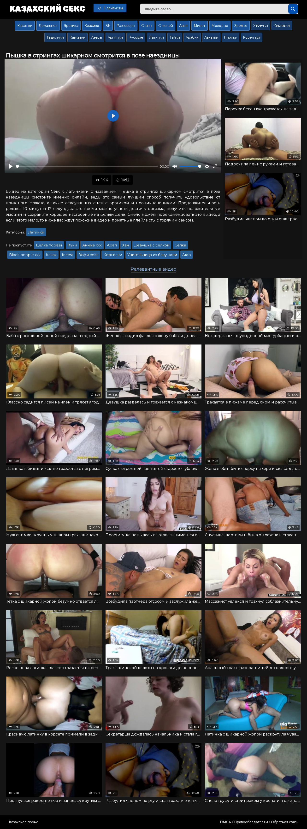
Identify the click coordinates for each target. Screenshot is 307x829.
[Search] (293, 9)
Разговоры (126, 25)
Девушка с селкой (151, 245)
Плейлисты (113, 8)
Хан (125, 245)
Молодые (220, 25)
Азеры (96, 37)
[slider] (87, 166)
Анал (183, 25)
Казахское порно (23, 822)
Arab (186, 254)
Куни (72, 245)
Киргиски (112, 254)
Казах (51, 254)
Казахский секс (47, 8)
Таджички (55, 37)
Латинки (156, 37)
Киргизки (282, 25)
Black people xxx (25, 254)
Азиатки (211, 37)
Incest (67, 254)
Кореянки (251, 37)
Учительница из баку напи (152, 254)
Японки (230, 37)
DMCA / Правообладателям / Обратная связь (259, 822)
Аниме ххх (92, 245)
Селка (180, 245)
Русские (136, 37)
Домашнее (48, 25)
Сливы (146, 25)
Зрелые (240, 25)
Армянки (115, 37)
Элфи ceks (88, 254)
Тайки (175, 37)
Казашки (24, 25)
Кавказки (77, 37)
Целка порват (49, 245)
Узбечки (260, 25)
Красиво (91, 25)
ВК (107, 25)
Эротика (71, 25)
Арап (112, 245)
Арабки (192, 37)
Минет (199, 25)
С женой (165, 25)
